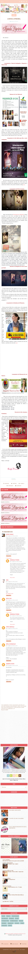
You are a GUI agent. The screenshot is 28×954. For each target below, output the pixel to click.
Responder (12, 577)
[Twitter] (17, 775)
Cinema (3, 916)
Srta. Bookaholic (11, 644)
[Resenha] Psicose (11, 879)
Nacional (21, 920)
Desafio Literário (15, 916)
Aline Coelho (9, 534)
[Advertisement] (14, 728)
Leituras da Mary (6, 893)
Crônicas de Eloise (6, 878)
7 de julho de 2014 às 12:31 (12, 645)
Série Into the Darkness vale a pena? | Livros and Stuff (13, 860)
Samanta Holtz (10, 663)
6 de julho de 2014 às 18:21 (12, 581)
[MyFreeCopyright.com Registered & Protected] (14, 933)
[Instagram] (14, 775)
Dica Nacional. (5, 918)
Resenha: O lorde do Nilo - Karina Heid (15, 871)
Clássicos (8, 916)
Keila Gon (8, 598)
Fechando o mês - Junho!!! (13, 863)
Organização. (10, 923)
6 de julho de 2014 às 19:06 (12, 600)
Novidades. (4, 923)
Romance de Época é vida (8, 870)
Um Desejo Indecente (15, 810)
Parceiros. (17, 923)
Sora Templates (22, 949)
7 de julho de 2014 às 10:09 (16, 561)
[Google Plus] (11, 775)
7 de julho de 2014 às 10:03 (16, 615)
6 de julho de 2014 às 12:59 (12, 536)
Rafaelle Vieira (14, 560)
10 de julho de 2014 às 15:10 (12, 665)
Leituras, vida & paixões (8, 862)
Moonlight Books (9, 593)
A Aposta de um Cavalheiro (16, 818)
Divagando (11, 918)
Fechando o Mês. (5, 920)
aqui (24, 184)
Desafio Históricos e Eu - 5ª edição (15, 887)
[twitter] (24, 1)
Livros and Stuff (6, 859)
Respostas (9, 558)
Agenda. (14, 15)
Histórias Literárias (7, 886)
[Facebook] (8, 775)
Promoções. (4, 925)
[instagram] (22, 1)
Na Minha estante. (14, 920)
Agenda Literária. (5, 502)
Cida (7, 580)
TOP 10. (9, 925)
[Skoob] (19, 775)
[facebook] (20, 1)
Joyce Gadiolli (10, 627)
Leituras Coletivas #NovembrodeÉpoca (16, 894)
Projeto (22, 923)
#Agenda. (13, 479)
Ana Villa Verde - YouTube (8, 901)
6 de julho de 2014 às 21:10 (12, 628)
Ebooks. (16, 918)
